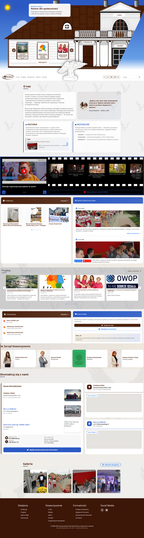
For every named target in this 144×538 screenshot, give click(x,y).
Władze (50, 512)
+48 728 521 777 (14, 442)
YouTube (87, 261)
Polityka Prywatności (82, 509)
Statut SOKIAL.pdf (13, 320)
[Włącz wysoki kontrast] (111, 77)
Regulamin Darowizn (82, 512)
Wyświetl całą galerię (111, 465)
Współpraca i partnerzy (108, 329)
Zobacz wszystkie (133, 271)
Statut (50, 515)
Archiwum (79, 518)
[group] (22, 50)
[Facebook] (102, 510)
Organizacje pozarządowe (56, 521)
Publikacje (24, 509)
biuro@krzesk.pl (14, 438)
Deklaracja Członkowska (15, 326)
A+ (108, 77)
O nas (17, 77)
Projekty (23, 77)
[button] (67, 144)
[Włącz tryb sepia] (115, 77)
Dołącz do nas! (109, 325)
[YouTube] (106, 510)
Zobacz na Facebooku (133, 233)
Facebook (79, 261)
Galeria (38, 77)
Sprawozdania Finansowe (84, 515)
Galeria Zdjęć (25, 515)
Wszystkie (64, 201)
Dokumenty (24, 518)
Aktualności (31, 77)
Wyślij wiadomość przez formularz (43, 450)
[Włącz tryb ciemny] (118, 77)
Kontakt (44, 77)
